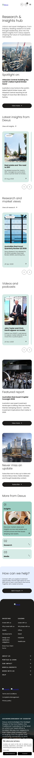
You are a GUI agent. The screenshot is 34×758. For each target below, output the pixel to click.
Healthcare (21, 641)
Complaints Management (10, 697)
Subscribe (17, 484)
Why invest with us (8, 626)
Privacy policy (6, 701)
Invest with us (6, 623)
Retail (20, 634)
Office (20, 630)
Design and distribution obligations (6, 640)
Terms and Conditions (9, 694)
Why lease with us (24, 626)
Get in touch (17, 591)
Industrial (21, 638)
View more (17, 106)
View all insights (9, 126)
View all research (9, 208)
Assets (4, 630)
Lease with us (22, 623)
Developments (7, 634)
